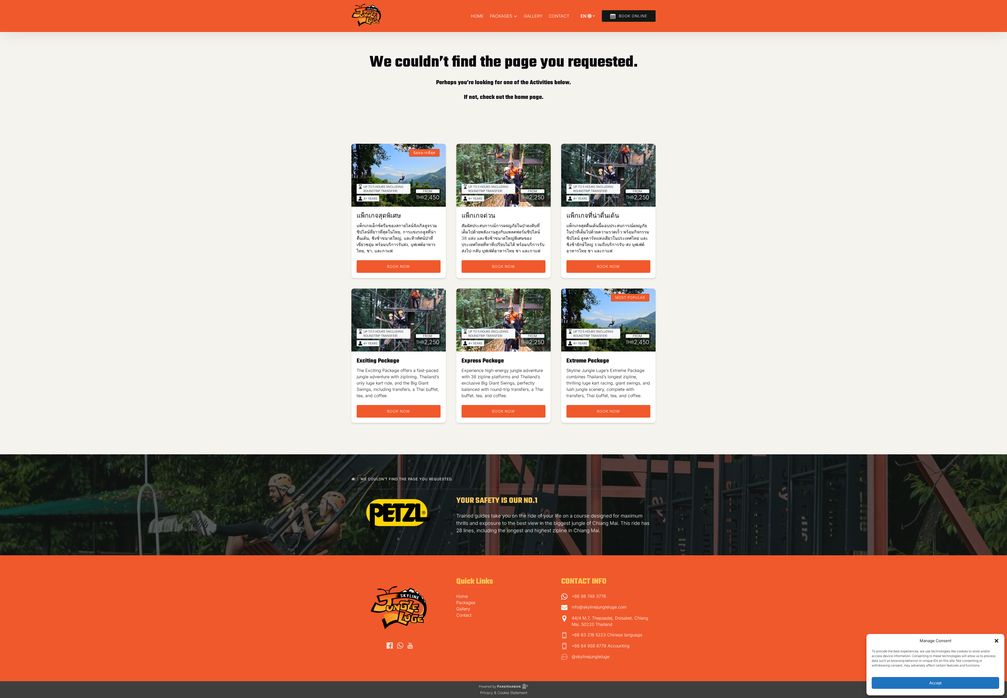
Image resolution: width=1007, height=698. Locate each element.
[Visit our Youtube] (410, 645)
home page (528, 97)
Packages (465, 602)
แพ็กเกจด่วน (478, 216)
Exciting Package (378, 360)
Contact (559, 16)
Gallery (533, 16)
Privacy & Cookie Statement (503, 692)
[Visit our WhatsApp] (400, 645)
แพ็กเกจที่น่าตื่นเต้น (592, 216)
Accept (935, 683)
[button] (996, 640)
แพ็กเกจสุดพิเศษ (379, 216)
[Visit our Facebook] (390, 645)
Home (477, 16)
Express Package (483, 360)
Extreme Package (587, 360)
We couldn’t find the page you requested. (407, 479)
